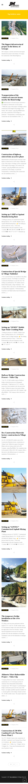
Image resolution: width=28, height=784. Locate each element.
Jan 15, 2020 (5, 148)
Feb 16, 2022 (5, 38)
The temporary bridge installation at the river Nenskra (11, 618)
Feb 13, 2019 (5, 610)
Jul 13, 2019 (5, 208)
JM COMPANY (13, 777)
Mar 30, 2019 (5, 369)
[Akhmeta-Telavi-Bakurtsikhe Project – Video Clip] (14, 658)
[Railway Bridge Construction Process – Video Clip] (14, 362)
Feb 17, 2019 (5, 520)
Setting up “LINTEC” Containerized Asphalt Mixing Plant (14, 529)
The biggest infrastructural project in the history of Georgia (12, 46)
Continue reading (6, 60)
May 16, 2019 (5, 321)
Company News (14, 38)
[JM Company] (14, 5)
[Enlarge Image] (14, 480)
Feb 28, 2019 (5, 426)
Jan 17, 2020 (5, 89)
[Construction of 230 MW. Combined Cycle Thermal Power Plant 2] (14, 716)
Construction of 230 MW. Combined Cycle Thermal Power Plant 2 (12, 733)
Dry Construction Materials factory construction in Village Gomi (14, 435)
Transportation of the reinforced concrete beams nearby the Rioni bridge (12, 97)
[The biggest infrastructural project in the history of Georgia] (14, 28)
